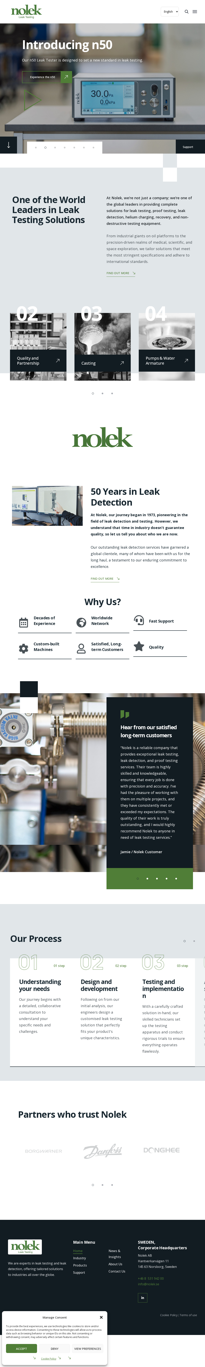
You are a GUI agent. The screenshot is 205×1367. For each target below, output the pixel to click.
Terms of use (188, 1315)
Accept (21, 1349)
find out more (118, 273)
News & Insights (115, 1254)
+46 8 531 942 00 (151, 1278)
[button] (101, 1317)
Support (188, 147)
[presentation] (17, 88)
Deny (54, 1349)
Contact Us (117, 1271)
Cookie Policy (48, 1358)
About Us (115, 1264)
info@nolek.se (148, 1284)
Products (80, 1265)
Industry (79, 1258)
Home (77, 1251)
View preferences (87, 1349)
